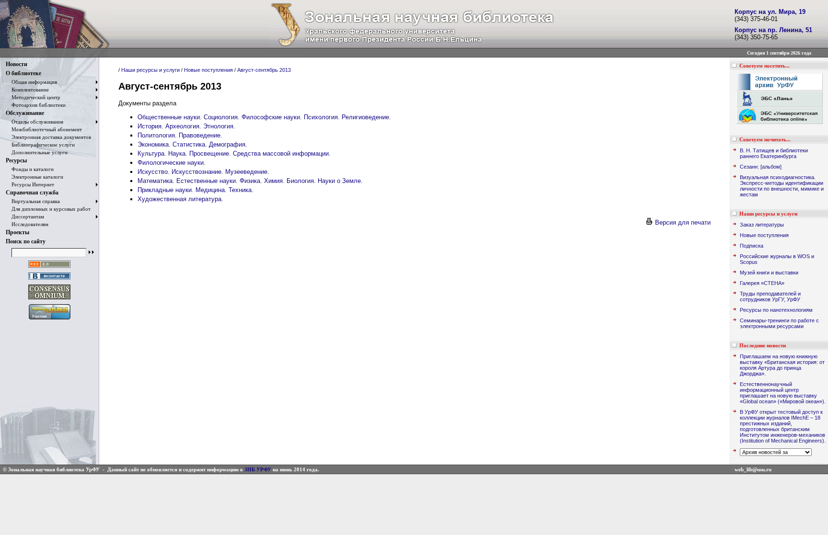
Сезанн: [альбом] (761, 167)
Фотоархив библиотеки (36, 105)
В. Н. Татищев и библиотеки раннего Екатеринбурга (774, 153)
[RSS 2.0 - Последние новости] (49, 268)
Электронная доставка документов (48, 137)
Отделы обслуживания (34, 122)
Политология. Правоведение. (180, 135)
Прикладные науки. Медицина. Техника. (195, 190)
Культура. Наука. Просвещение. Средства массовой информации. (234, 153)
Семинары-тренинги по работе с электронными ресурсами (779, 323)
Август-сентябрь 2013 (264, 70)
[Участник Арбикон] (49, 319)
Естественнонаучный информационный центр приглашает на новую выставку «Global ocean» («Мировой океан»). (783, 392)
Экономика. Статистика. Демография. (192, 144)
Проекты (17, 232)
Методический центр (33, 97)
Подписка (751, 246)
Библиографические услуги (40, 145)
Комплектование (27, 89)
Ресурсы (16, 160)
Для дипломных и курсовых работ (48, 209)
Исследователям (27, 224)
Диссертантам (25, 216)
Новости (16, 64)
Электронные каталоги (34, 177)
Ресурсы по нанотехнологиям (776, 310)
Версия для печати (682, 222)
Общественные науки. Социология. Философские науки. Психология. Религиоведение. (264, 117)
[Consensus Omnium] (49, 299)
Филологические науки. (172, 162)
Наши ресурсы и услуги (150, 70)
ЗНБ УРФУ (257, 469)
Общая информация (31, 82)
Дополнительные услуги (37, 152)
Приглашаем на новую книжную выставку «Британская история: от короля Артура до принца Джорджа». (782, 364)
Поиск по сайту (26, 241)
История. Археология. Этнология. (186, 126)
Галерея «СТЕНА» (762, 283)
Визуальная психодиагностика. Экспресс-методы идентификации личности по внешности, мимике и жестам (782, 185)
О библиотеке (23, 73)
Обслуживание (25, 113)
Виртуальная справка (33, 201)
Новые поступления (208, 70)
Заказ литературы (762, 225)
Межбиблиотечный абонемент (44, 129)
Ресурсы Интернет (30, 184)
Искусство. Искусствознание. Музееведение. (203, 171)
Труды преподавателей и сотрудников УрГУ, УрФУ (770, 296)
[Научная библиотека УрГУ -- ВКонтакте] (49, 280)
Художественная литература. (180, 199)
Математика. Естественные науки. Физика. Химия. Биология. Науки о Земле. (250, 180)
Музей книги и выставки (769, 272)
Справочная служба (32, 192)
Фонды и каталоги (30, 169)
